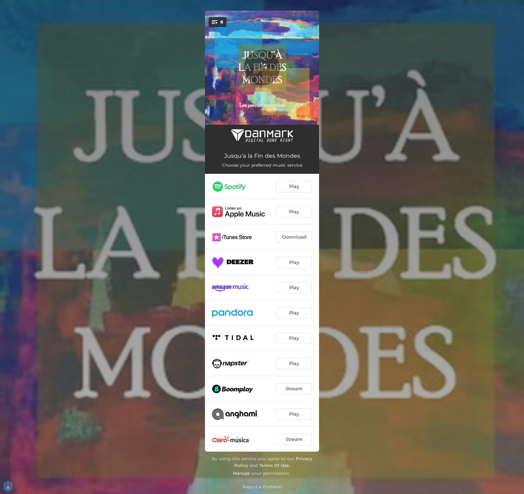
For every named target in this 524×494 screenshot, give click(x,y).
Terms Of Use (274, 465)
